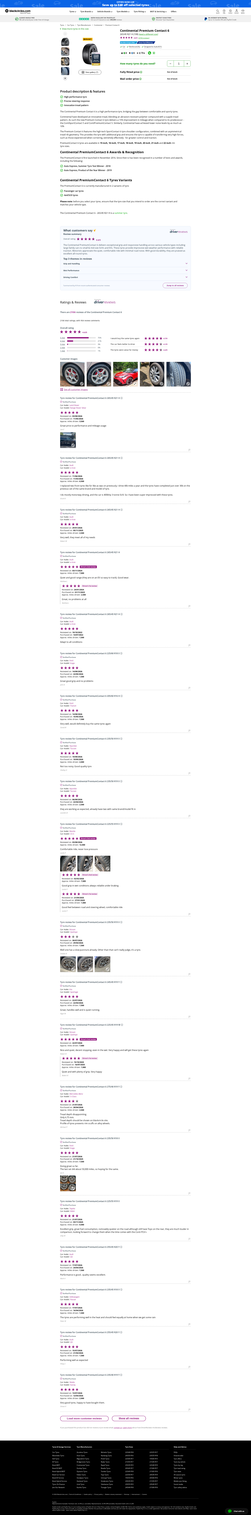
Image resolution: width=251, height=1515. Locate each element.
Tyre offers (178, 1459)
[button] (218, 11)
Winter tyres (178, 1478)
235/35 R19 (129, 1481)
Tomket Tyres (106, 1471)
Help (224, 13)
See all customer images (76, 389)
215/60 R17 (154, 1468)
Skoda (72, 1382)
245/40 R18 (129, 1487)
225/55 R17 (154, 1452)
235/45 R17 (154, 1484)
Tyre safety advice (180, 1487)
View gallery (91, 72)
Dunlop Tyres (81, 1468)
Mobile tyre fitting (180, 1481)
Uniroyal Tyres (106, 1478)
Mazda (72, 831)
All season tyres (179, 1475)
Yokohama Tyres (107, 1484)
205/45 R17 (129, 1468)
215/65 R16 (154, 1471)
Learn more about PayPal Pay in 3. (76, 1510)
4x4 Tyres (55, 1459)
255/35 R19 (129, 1465)
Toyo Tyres (105, 1475)
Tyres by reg (178, 1465)
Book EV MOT (57, 1468)
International (136, 1494)
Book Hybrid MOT (58, 1471)
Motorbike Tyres (58, 1455)
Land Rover (74, 405)
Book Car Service (58, 1475)
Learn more (127, 1427)
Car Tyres (55, 1452)
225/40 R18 (129, 1452)
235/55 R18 (154, 1455)
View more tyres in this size (75, 28)
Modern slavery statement (113, 1494)
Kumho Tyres (81, 1487)
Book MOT (56, 1465)
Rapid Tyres (105, 1465)
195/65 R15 (154, 1459)
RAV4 (72, 1211)
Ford (71, 660)
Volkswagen (74, 1297)
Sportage (74, 992)
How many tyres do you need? (137, 63)
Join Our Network (58, 1487)
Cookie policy (88, 1494)
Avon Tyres (81, 1455)
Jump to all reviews (175, 285)
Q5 (71, 1256)
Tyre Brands (85, 11)
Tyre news (177, 1471)
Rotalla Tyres (105, 1468)
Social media (178, 1484)
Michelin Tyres (106, 1452)
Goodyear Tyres (82, 1478)
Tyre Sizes (129, 1447)
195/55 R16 (129, 1478)
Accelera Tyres (82, 1452)
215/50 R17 (154, 1481)
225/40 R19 (154, 1465)
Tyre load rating (179, 1468)
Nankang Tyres (106, 1455)
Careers (144, 1494)
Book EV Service (58, 1478)
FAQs (176, 1452)
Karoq (72, 1385)
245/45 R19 (154, 1475)
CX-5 (72, 834)
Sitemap (126, 1494)
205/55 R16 (129, 1455)
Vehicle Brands (103, 11)
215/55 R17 (129, 1462)
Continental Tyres (83, 1465)
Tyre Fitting (139, 11)
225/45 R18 (129, 1471)
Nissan (72, 929)
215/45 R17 (154, 1462)
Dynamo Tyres (82, 1471)
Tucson (73, 748)
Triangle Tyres (106, 1487)
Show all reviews (129, 1418)
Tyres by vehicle (179, 1462)
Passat (73, 1299)
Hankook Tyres (82, 1481)
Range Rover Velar (78, 408)
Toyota (72, 1208)
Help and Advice (180, 1447)
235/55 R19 (129, 1484)
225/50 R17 (129, 1475)
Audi (71, 465)
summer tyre (120, 213)
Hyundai (73, 746)
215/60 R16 (154, 1487)
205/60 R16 (154, 1478)
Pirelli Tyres (105, 1459)
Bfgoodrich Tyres (83, 1459)
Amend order (178, 1455)
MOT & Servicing (157, 11)
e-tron (73, 468)
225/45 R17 (129, 1459)
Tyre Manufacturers (84, 1447)
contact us (118, 1427)
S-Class (73, 1096)
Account (237, 13)
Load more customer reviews (84, 1418)
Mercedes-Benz (76, 1094)
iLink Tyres (80, 1484)
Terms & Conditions (75, 1494)
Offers (173, 11)
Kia (70, 989)
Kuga (72, 663)
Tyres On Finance (58, 1484)
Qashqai (74, 932)
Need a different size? (148, 34)
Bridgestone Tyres (83, 1462)
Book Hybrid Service (59, 1481)
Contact (230, 13)
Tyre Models (122, 11)
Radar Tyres (105, 1462)
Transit (73, 705)
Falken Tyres (81, 1475)
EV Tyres (55, 1462)
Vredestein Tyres (107, 1481)
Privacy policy (98, 1494)
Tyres (71, 11)
